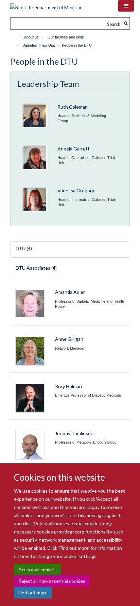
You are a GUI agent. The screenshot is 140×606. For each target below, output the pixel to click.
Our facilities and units (66, 37)
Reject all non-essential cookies (51, 581)
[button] (126, 6)
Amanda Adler (70, 292)
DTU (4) (24, 248)
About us (31, 37)
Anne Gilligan (69, 339)
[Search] (125, 23)
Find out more (33, 592)
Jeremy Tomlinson (74, 433)
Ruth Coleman (72, 107)
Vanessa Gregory (75, 190)
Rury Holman (68, 386)
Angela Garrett (73, 149)
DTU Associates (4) (36, 268)
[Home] (16, 37)
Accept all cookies (37, 569)
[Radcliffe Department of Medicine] (46, 5)
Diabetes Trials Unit (38, 45)
